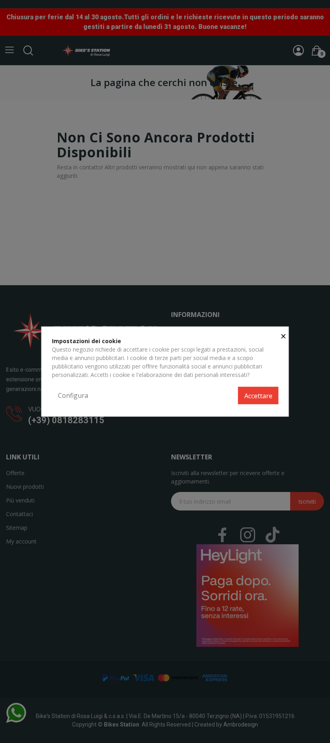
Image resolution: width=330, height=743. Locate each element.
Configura (73, 395)
